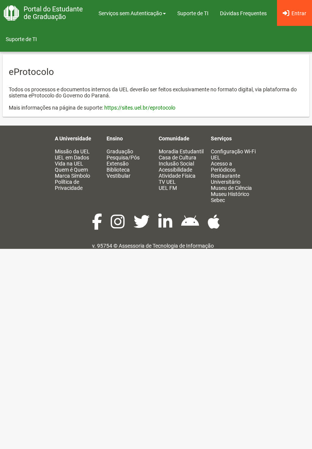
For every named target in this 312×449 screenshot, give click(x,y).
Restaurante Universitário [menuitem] (225, 179)
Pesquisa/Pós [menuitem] (123, 157)
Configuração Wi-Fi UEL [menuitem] (233, 154)
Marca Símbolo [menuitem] (72, 176)
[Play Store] (190, 226)
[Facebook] (97, 226)
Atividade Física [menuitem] (177, 176)
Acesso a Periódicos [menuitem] (223, 167)
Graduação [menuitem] (120, 151)
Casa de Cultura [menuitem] (177, 157)
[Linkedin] (166, 226)
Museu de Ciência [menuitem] (231, 188)
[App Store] (214, 226)
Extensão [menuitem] (118, 164)
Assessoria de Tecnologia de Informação (166, 246)
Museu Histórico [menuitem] (230, 194)
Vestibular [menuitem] (119, 176)
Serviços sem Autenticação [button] (130, 13)
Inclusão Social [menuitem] (176, 164)
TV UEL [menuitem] (167, 182)
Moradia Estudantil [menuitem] (181, 151)
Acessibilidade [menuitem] (175, 170)
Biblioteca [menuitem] (118, 170)
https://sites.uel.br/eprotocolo (139, 108)
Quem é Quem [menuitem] (71, 170)
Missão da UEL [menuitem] (72, 151)
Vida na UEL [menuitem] (69, 164)
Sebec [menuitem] (218, 200)
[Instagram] (118, 226)
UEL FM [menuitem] (168, 188)
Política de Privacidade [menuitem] (69, 185)
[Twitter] (142, 226)
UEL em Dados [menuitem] (72, 157)
